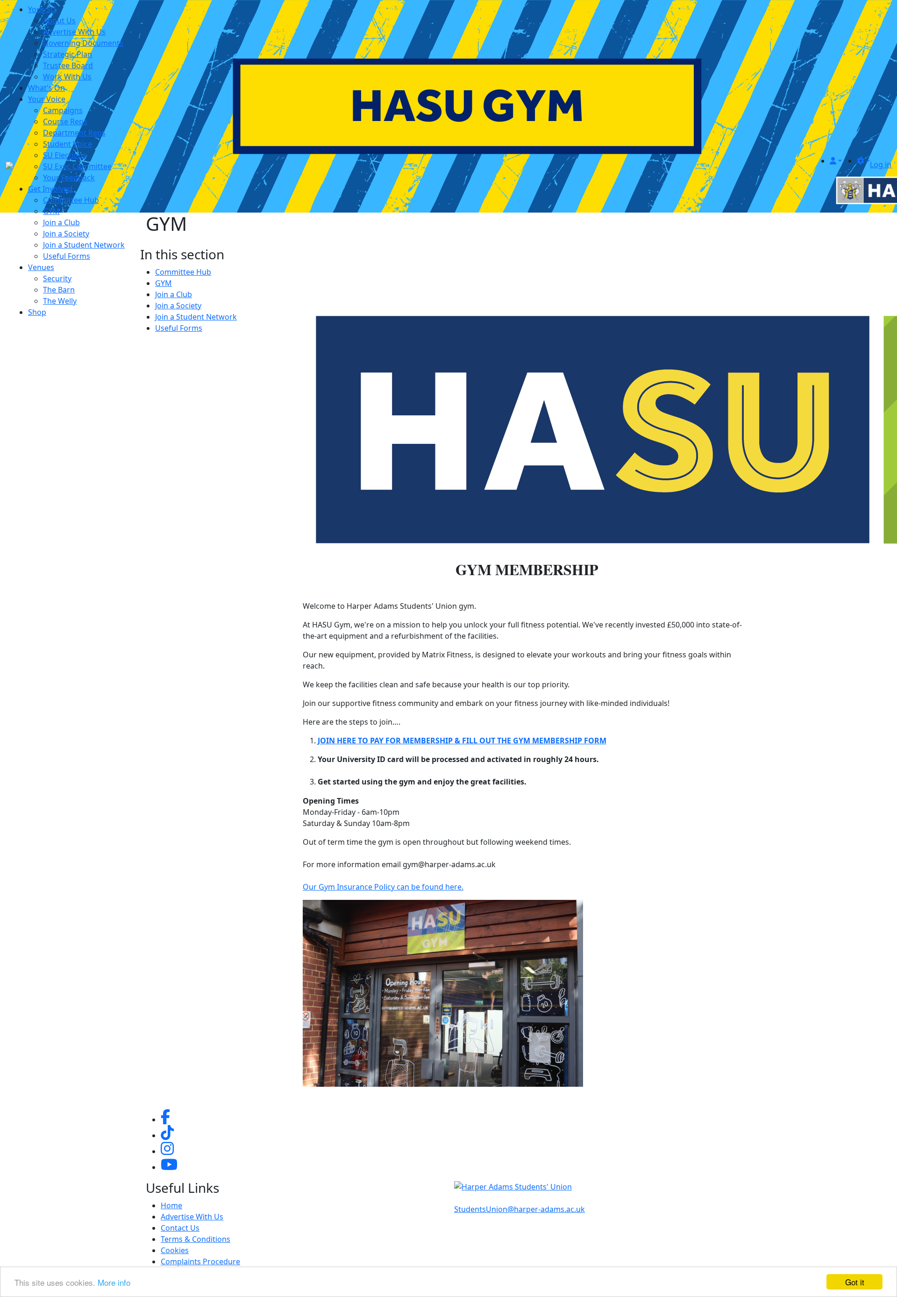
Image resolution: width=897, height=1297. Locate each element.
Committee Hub (71, 200)
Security (57, 278)
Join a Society (66, 233)
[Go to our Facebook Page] (165, 1119)
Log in (880, 164)
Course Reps (65, 121)
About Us (59, 20)
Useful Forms (66, 256)
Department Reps (74, 133)
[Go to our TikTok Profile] (167, 1135)
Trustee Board (68, 65)
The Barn (59, 290)
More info (114, 1282)
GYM (51, 211)
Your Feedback (69, 177)
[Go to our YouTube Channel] (169, 1167)
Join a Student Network (84, 245)
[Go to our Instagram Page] (167, 1151)
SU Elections (64, 155)
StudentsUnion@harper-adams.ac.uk (519, 1209)
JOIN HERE (337, 740)
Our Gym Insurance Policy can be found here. (383, 887)
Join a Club (61, 222)
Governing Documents (83, 43)
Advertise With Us (74, 32)
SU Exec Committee (77, 166)
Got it (854, 1282)
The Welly (60, 301)
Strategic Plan (67, 54)
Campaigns (63, 110)
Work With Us (67, 76)
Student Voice (67, 144)
